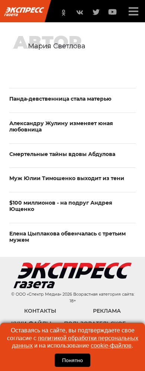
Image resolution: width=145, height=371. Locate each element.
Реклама (107, 310)
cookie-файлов (111, 345)
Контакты (40, 310)
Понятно (72, 360)
